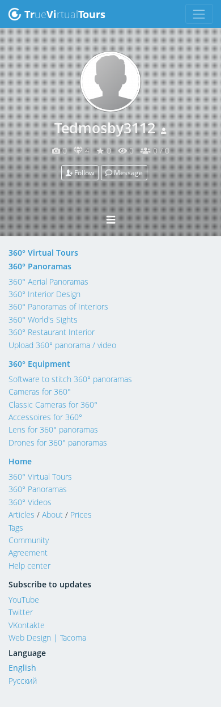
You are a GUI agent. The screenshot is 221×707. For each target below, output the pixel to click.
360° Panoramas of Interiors (58, 306)
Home (20, 461)
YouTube (23, 599)
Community (28, 540)
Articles (21, 514)
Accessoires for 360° (45, 417)
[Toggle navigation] (199, 14)
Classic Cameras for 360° (52, 404)
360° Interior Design (44, 294)
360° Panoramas (39, 266)
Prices (81, 514)
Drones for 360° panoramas (57, 442)
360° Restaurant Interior (51, 332)
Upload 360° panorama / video (62, 345)
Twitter (20, 612)
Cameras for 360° (39, 391)
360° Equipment (39, 363)
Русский (22, 680)
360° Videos (30, 502)
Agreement (28, 552)
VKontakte (26, 625)
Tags (15, 527)
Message (127, 172)
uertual (64, 14)
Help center (29, 565)
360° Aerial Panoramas (48, 281)
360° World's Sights (43, 319)
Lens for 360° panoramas (53, 429)
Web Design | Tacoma (47, 637)
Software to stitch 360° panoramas (70, 379)
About (52, 514)
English (22, 667)
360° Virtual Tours (43, 252)
